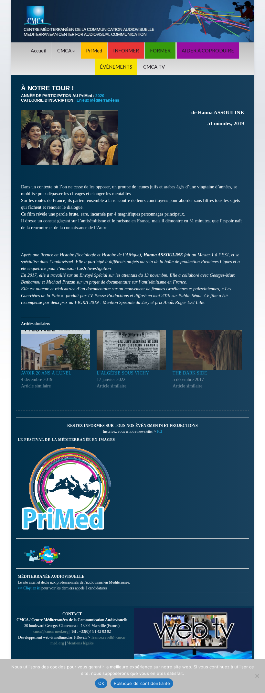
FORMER (160, 50)
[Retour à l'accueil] (132, 21)
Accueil (38, 50)
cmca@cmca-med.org (51, 631)
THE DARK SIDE (190, 373)
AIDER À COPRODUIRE (208, 50)
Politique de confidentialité (142, 683)
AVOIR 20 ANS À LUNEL (46, 373)
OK (101, 683)
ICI (159, 431)
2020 (99, 96)
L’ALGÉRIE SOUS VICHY (123, 373)
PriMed (94, 50)
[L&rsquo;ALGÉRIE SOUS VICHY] (131, 350)
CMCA (64, 50)
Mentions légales (80, 643)
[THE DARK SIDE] (207, 350)
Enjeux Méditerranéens (98, 100)
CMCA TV (154, 67)
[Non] (257, 676)
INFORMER (126, 50)
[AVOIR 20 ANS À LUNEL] (55, 350)
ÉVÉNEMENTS (116, 67)
